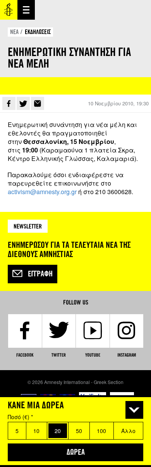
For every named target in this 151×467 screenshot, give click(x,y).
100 (101, 431)
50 (79, 431)
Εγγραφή (40, 274)
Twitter (23, 103)
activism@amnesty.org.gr (42, 191)
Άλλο (128, 431)
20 (58, 431)
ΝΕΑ (14, 32)
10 (36, 431)
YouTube (92, 355)
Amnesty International (8, 10)
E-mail (37, 103)
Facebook (8, 103)
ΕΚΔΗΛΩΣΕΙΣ (38, 32)
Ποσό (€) (20, 416)
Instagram (126, 355)
